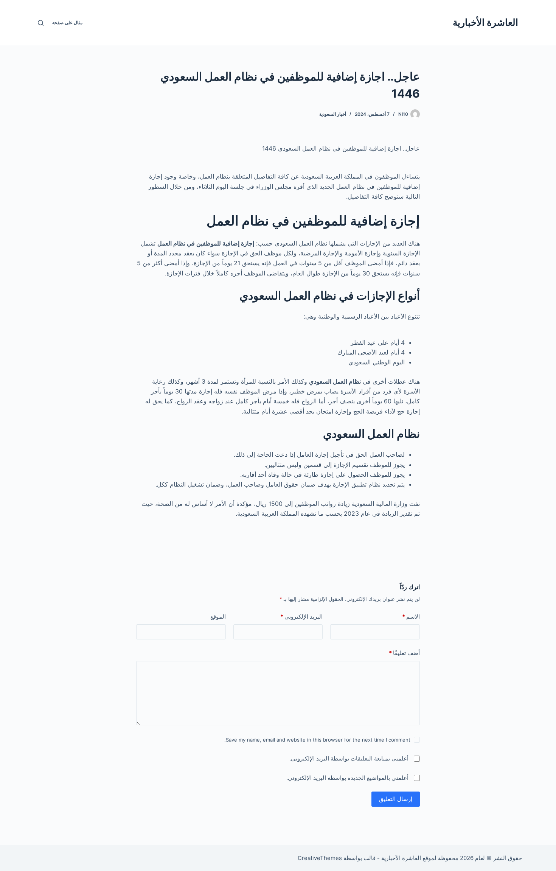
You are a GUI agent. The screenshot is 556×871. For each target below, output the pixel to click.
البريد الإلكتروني (301, 616)
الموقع (218, 616)
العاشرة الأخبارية (485, 22)
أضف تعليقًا (404, 652)
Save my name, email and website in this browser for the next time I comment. (317, 740)
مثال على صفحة (67, 22)
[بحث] (40, 23)
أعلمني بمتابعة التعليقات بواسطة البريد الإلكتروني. (348, 758)
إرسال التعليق (395, 799)
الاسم (411, 616)
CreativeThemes (320, 858)
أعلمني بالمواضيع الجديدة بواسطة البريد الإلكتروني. (347, 777)
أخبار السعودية (332, 114)
